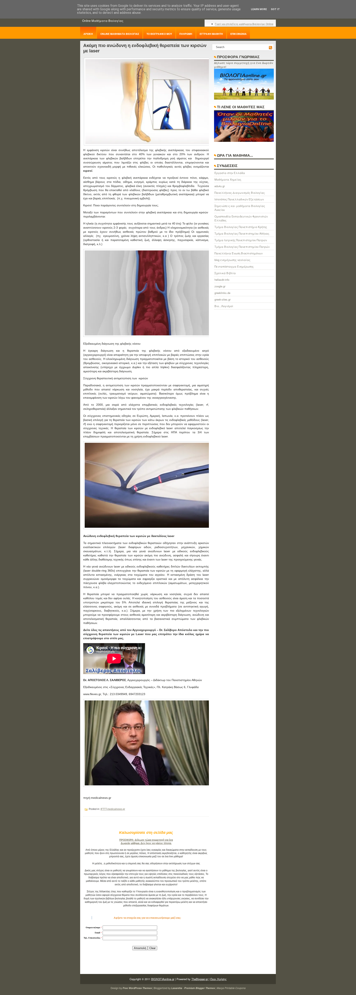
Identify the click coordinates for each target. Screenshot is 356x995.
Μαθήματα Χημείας (227, 179)
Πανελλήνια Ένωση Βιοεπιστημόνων (238, 253)
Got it (275, 9)
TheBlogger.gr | (200, 979)
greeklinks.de (222, 293)
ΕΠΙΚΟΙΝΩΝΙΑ (238, 34)
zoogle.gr (219, 286)
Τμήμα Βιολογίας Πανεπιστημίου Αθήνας (241, 233)
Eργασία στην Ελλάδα (229, 173)
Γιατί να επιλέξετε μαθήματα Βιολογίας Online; (244, 24)
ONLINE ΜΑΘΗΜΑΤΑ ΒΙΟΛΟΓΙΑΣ (119, 34)
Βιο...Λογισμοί (223, 306)
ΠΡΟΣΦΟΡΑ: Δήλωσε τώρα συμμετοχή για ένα (146, 840)
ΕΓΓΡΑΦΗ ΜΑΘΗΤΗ (211, 34)
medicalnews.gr (116, 809)
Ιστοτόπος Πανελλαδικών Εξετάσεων (239, 199)
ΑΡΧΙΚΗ (88, 34)
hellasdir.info (221, 280)
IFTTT (104, 809)
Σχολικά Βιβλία (225, 273)
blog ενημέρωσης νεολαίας (232, 260)
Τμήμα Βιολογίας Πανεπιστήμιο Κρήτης (240, 227)
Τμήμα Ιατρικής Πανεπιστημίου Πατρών (240, 240)
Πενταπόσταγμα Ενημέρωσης (234, 266)
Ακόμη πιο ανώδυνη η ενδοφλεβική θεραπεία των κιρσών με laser (144, 48)
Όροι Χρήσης (218, 979)
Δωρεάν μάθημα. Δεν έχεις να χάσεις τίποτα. (146, 843)
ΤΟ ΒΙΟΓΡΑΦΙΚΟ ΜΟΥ (159, 34)
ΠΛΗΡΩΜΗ (185, 34)
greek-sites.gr (222, 299)
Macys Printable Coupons (231, 988)
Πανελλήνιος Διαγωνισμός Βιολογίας (239, 193)
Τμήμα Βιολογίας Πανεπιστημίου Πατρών (241, 247)
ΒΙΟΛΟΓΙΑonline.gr (162, 979)
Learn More (259, 9)
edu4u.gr (219, 186)
